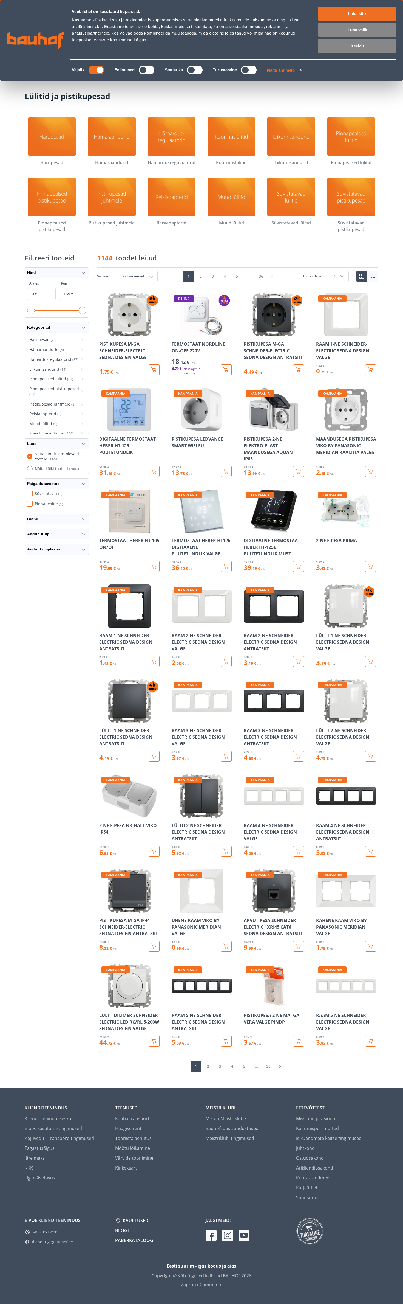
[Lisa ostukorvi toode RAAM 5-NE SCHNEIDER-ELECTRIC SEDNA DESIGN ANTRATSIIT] (226, 1041)
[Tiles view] (361, 276)
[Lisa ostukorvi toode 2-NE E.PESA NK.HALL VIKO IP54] (154, 851)
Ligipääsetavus (40, 1178)
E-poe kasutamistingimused (53, 1128)
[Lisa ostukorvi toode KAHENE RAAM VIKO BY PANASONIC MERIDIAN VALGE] (370, 946)
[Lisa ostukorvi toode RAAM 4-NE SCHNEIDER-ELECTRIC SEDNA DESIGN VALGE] (298, 851)
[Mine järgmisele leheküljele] (272, 276)
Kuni (64, 283)
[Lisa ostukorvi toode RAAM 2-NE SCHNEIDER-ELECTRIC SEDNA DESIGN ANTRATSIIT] (298, 661)
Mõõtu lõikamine (132, 1148)
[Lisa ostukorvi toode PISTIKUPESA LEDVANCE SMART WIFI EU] (226, 471)
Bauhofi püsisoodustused (232, 1128)
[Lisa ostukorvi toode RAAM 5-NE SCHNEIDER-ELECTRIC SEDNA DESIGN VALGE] (370, 1041)
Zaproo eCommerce (201, 1284)
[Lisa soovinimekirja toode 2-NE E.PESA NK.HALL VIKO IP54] (104, 814)
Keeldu (357, 46)
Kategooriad (38, 327)
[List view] (372, 276)
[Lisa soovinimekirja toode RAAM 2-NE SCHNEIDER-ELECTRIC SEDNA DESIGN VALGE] (176, 624)
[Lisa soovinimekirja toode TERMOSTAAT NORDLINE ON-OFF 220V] (176, 332)
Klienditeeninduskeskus (49, 1118)
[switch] (146, 70)
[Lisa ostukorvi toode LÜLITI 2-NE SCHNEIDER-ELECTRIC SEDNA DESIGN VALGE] (370, 756)
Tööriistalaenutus (133, 1138)
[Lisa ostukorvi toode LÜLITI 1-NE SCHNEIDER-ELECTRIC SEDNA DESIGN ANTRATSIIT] (154, 756)
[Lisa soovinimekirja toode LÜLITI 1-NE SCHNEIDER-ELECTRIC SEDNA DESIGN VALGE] (321, 624)
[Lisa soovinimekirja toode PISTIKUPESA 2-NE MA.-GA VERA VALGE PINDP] (248, 1004)
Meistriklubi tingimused (230, 1138)
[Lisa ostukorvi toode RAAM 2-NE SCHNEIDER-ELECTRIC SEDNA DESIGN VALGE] (226, 661)
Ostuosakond (310, 1158)
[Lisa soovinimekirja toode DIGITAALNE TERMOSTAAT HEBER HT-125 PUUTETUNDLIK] (104, 427)
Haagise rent (128, 1128)
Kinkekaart (126, 1168)
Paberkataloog (134, 1240)
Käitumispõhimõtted (317, 1128)
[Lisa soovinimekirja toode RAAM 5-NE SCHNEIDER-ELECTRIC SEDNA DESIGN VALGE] (321, 1004)
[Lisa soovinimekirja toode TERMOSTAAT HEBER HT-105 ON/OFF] (104, 529)
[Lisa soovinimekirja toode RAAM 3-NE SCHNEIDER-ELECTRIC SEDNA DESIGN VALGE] (176, 719)
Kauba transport (132, 1118)
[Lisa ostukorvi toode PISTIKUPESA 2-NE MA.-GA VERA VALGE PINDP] (298, 1041)
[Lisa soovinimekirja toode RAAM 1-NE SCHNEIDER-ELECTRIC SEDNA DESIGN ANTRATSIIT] (104, 624)
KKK (29, 1168)
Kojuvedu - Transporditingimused (59, 1138)
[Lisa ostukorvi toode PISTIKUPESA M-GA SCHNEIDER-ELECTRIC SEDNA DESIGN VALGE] (154, 369)
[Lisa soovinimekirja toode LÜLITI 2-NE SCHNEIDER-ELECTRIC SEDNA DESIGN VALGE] (321, 719)
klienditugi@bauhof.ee (52, 1241)
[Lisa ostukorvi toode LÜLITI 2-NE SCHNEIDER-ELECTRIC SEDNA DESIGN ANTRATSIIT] (226, 851)
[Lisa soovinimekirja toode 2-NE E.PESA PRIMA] (321, 529)
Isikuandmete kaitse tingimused (329, 1138)
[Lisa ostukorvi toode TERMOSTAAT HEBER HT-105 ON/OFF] (154, 566)
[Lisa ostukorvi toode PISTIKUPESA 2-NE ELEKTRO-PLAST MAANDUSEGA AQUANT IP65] (298, 471)
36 (261, 276)
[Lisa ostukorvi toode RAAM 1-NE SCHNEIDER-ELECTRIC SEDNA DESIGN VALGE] (370, 369)
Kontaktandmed (313, 1178)
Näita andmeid (281, 70)
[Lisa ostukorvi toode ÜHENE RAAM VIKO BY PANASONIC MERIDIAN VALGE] (226, 946)
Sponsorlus (308, 1198)
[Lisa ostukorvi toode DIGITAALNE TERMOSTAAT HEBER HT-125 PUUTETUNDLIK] (154, 471)
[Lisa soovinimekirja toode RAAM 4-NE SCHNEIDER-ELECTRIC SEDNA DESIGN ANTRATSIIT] (321, 814)
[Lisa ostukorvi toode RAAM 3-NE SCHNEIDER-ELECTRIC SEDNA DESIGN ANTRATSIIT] (298, 756)
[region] (237, 670)
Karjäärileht (308, 1188)
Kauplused (135, 1221)
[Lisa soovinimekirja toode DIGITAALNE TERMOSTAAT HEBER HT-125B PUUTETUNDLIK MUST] (248, 529)
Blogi (122, 1230)
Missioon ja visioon (315, 1118)
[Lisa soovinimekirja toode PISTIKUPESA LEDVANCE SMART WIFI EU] (176, 427)
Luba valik (357, 29)
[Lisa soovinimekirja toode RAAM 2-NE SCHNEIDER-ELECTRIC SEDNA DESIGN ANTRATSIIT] (248, 624)
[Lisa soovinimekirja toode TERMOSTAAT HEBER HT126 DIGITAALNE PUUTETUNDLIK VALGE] (176, 529)
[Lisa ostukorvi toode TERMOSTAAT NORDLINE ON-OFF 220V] (226, 369)
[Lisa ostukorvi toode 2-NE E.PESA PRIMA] (370, 566)
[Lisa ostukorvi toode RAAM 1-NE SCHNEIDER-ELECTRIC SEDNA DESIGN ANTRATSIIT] (154, 661)
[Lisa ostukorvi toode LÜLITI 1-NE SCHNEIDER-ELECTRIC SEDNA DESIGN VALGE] (370, 661)
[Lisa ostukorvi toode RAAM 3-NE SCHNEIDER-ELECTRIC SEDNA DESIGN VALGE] (226, 756)
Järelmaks (35, 1158)
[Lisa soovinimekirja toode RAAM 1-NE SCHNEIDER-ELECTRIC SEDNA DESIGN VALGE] (321, 332)
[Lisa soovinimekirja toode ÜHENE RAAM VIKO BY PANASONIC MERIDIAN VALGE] (176, 909)
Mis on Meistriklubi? (226, 1118)
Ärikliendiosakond (314, 1168)
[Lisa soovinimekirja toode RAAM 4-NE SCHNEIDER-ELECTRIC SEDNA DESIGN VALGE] (248, 814)
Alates (34, 283)
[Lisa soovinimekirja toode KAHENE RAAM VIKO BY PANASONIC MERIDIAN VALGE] (321, 909)
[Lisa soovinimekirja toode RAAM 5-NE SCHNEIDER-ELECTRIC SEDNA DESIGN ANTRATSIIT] (176, 1004)
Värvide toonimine (134, 1158)
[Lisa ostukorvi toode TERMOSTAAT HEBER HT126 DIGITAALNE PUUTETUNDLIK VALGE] (226, 566)
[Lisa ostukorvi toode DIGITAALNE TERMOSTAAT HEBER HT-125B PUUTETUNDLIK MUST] (298, 566)
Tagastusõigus (40, 1148)
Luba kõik (357, 13)
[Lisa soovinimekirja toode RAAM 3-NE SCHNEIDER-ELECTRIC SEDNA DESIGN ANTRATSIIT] (248, 719)
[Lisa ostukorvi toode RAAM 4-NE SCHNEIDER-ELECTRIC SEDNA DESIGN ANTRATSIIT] (370, 851)
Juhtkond (305, 1148)
